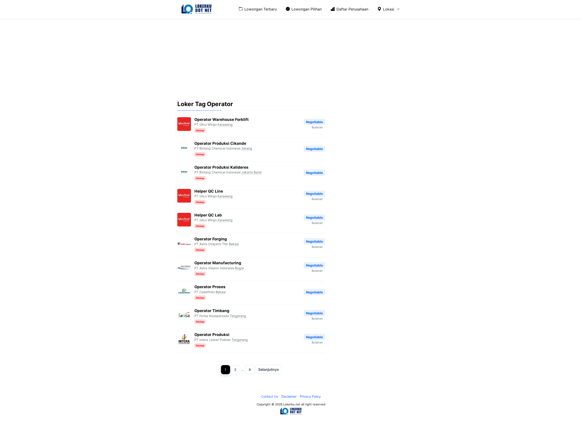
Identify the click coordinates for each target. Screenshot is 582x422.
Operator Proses (210, 287)
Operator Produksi (211, 334)
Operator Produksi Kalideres (221, 167)
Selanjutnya (268, 369)
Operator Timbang (211, 310)
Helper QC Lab (208, 215)
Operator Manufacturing (217, 263)
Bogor (239, 268)
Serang (246, 148)
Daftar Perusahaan (352, 9)
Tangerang (238, 316)
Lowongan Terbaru (260, 9)
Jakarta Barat (251, 172)
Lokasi (388, 9)
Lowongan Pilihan (306, 9)
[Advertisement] (291, 56)
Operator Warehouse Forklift (221, 119)
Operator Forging (210, 239)
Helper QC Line (208, 191)
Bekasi (234, 244)
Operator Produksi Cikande (220, 143)
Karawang (225, 124)
